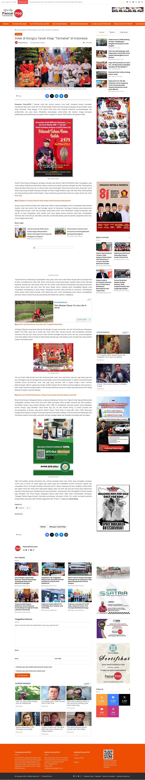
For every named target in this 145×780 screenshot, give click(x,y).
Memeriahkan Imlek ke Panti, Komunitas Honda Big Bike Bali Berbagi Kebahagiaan (78, 231)
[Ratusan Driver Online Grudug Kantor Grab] (101, 75)
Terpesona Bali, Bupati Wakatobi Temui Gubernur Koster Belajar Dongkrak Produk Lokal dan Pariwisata (26, 607)
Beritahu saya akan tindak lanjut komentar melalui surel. (34, 667)
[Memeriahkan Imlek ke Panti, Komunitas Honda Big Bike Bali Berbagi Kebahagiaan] (60, 231)
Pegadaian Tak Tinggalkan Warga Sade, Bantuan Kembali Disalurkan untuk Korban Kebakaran (52, 580)
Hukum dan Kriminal (59, 24)
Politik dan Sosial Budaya (39, 24)
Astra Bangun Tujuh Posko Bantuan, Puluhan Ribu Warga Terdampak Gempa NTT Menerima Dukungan (60, 2)
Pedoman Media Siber (110, 761)
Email (16, 658)
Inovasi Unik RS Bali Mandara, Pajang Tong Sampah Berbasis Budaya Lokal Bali (48, 395)
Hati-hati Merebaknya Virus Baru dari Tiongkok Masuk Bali (41, 324)
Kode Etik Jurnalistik (110, 763)
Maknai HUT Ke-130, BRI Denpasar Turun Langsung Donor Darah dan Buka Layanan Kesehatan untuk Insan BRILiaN (118, 85)
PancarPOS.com (23, 42)
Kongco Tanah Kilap (58, 527)
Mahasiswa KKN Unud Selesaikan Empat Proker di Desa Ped (122, 255)
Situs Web (58, 658)
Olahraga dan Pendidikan (101, 24)
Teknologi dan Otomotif (123, 24)
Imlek (43, 527)
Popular (101, 32)
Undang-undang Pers (110, 765)
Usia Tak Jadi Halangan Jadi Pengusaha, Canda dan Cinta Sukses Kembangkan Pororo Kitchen (119, 54)
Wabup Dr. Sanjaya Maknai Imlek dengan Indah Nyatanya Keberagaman (45, 201)
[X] (28, 550)
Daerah (5, 24)
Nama (17, 650)
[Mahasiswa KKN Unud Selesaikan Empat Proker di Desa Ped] (122, 246)
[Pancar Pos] (12, 13)
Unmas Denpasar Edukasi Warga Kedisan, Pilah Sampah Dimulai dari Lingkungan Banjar (121, 284)
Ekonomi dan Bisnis (19, 24)
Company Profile (79, 758)
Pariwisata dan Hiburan (79, 24)
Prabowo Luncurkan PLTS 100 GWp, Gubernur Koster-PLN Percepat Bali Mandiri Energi (78, 606)
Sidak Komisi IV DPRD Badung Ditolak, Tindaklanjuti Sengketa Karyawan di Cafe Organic (119, 43)
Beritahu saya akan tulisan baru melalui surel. (30, 671)
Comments (124, 32)
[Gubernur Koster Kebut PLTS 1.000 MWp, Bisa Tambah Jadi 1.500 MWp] (53, 595)
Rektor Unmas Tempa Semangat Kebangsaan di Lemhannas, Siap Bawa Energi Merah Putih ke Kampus (80, 580)
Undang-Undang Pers (123, 776)
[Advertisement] (113, 163)
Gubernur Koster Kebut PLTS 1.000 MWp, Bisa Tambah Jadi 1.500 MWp (52, 606)
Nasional (23, 30)
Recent (112, 32)
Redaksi (76, 762)
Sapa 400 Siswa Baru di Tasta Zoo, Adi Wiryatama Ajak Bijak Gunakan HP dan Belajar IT (119, 65)
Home (18, 30)
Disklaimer (107, 767)
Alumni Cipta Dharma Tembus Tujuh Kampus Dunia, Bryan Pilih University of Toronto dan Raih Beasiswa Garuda (104, 258)
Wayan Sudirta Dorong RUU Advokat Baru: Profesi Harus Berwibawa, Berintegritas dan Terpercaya (103, 285)
